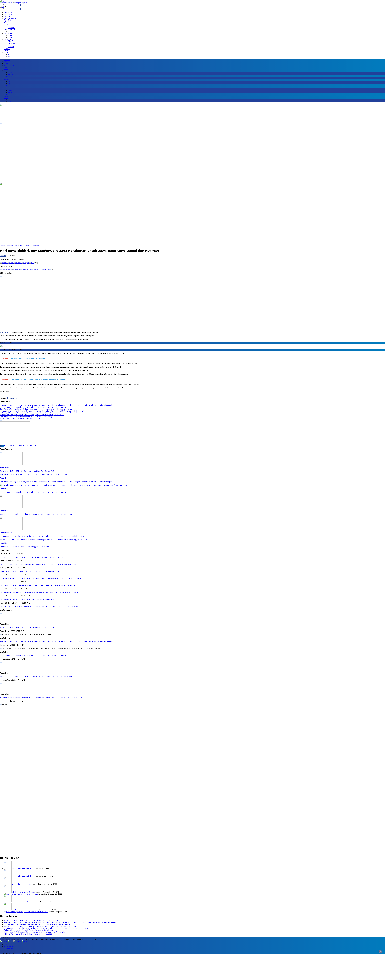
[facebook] (3, 3)
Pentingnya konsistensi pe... (23, 910)
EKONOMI (8, 33)
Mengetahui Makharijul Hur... (23, 868)
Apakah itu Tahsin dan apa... (28, 894)
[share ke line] (31, 263)
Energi (10, 37)
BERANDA (8, 12)
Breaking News (24, 246)
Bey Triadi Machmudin (13, 446)
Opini (10, 32)
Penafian (6, 944)
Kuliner (11, 47)
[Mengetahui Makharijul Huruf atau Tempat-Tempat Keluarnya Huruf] (8, 876)
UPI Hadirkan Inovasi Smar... (23, 892)
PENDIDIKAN (9, 30)
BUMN (6, 22)
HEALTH (7, 39)
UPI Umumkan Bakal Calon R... (36, 912)
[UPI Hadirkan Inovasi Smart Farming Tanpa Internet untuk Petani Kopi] (8, 892)
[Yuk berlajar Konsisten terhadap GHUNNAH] (8, 884)
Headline (35, 246)
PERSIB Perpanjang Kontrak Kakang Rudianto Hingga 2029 (28, 934)
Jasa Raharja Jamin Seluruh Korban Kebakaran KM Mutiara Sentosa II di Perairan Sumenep (36, 677)
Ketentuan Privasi (9, 948)
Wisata (10, 45)
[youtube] (25, 3)
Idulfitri (33, 446)
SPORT (7, 49)
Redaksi (3, 256)
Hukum (11, 26)
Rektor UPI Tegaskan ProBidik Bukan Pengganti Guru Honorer (29, 930)
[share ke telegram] (25, 263)
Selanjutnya (13, 398)
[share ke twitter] (11, 263)
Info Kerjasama (8, 946)
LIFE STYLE (8, 41)
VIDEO (6, 53)
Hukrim (7, 24)
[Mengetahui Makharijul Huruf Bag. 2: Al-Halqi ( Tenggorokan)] (8, 868)
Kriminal (11, 28)
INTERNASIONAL (11, 18)
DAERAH (7, 16)
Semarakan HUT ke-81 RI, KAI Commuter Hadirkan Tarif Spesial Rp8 (27, 628)
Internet (11, 43)
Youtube (11, 54)
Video (10, 56)
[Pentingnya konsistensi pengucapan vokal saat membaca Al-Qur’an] (8, 910)
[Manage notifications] (380, 951)
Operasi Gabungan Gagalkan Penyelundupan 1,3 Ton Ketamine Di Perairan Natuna (33, 655)
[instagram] (17, 3)
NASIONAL (8, 14)
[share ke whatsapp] (18, 263)
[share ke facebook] (4, 263)
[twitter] (10, 3)
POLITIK (7, 20)
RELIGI (7, 51)
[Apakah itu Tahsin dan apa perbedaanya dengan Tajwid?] (10, 894)
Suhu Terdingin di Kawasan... (23, 902)
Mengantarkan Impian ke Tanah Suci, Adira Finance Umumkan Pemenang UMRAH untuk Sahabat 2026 (42, 698)
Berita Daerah (11, 246)
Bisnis (10, 35)
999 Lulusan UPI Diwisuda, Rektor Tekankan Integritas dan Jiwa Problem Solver (36, 932)
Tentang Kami (8, 950)
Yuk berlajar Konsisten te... (22, 884)
